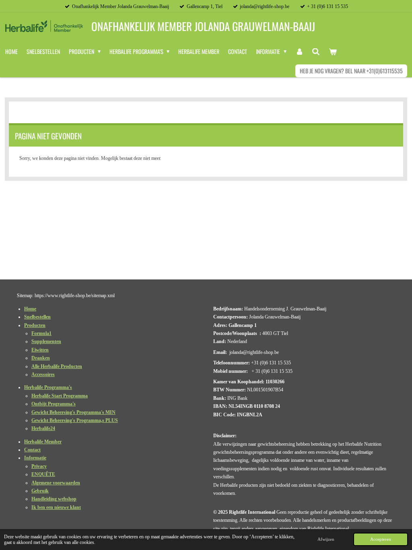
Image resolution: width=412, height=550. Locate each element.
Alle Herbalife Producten (56, 366)
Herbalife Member (43, 442)
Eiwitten (40, 350)
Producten (34, 325)
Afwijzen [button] (325, 539)
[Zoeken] (315, 51)
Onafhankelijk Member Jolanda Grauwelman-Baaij (203, 26)
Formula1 (41, 333)
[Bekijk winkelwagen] (332, 51)
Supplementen (46, 341)
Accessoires (43, 374)
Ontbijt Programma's (53, 404)
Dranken (40, 358)
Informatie (35, 458)
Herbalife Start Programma (59, 396)
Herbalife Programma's (48, 387)
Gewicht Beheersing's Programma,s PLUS (74, 420)
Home (30, 309)
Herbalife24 (43, 428)
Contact (32, 450)
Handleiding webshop (53, 499)
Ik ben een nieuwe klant (56, 507)
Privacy (39, 466)
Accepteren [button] (380, 539)
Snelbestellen (37, 317)
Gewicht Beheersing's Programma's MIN (73, 412)
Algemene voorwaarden (55, 483)
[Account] (299, 51)
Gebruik (40, 491)
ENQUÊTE (43, 474)
